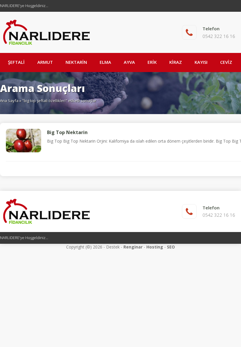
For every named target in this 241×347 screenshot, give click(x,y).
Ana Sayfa (9, 100)
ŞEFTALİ (16, 62)
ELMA (105, 62)
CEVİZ (226, 62)
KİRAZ (175, 62)
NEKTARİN (76, 62)
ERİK (152, 62)
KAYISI (201, 62)
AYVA (129, 62)
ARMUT (45, 62)
